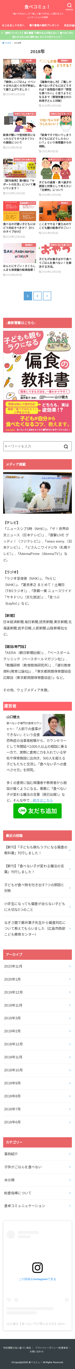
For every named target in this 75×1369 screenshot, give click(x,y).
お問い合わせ (37, 1351)
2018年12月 (13, 1044)
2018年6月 (12, 1122)
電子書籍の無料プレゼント (44, 25)
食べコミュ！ (37, 6)
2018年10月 (13, 1070)
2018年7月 (12, 1109)
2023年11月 (13, 966)
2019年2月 (12, 1031)
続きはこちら (43, 800)
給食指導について (17, 1193)
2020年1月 (12, 979)
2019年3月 (12, 1018)
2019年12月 (13, 992)
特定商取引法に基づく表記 (17, 1348)
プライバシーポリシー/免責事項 (51, 1348)
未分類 (9, 1180)
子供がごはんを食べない (23, 1167)
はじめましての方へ (13, 25)
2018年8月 (12, 1096)
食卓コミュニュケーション (24, 1206)
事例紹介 (11, 1154)
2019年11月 (13, 1005)
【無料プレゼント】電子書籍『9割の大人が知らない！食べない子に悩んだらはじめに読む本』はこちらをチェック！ (39, 35)
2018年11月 (13, 1057)
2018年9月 (12, 1083)
